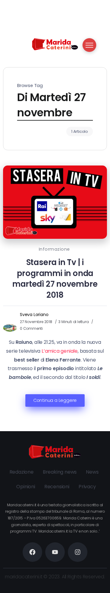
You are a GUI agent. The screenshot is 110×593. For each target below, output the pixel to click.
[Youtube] (55, 552)
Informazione (54, 249)
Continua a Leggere (55, 400)
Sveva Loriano (34, 314)
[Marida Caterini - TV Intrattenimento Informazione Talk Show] (55, 43)
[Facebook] (32, 552)
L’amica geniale (60, 351)
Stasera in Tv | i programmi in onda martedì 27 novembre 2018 (54, 278)
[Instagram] (77, 552)
